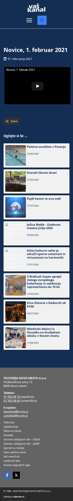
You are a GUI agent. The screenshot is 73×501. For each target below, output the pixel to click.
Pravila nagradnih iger (17, 465)
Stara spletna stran (15, 452)
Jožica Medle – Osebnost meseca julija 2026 (44, 226)
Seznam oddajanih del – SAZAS (22, 439)
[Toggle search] (42, 20)
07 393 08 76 (12, 397)
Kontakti (8, 435)
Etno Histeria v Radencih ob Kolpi (46, 304)
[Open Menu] (29, 20)
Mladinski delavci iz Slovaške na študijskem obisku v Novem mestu (43, 332)
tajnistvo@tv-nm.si (16, 411)
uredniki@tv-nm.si (16, 416)
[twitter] (16, 475)
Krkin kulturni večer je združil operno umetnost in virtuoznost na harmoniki (46, 254)
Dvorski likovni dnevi (42, 172)
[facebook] (7, 475)
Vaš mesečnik (11, 456)
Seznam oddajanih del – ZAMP (22, 443)
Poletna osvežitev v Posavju (46, 147)
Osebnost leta (12, 461)
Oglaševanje (11, 426)
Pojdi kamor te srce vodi (44, 198)
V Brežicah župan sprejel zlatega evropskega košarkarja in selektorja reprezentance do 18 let (44, 282)
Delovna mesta (12, 431)
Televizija (9, 422)
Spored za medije (14, 448)
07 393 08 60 (12, 401)
